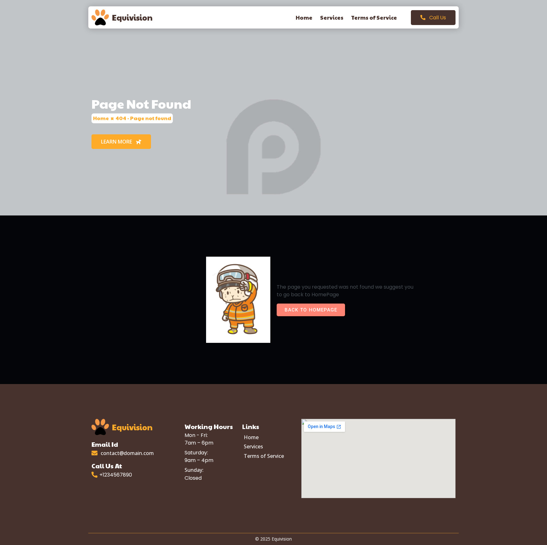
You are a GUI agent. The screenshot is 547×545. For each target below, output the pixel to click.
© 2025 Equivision (273, 539)
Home (101, 118)
